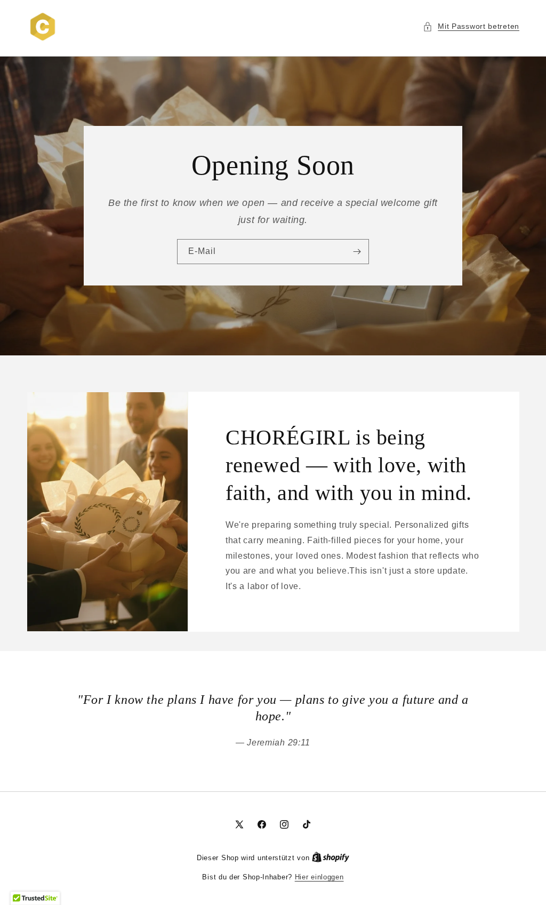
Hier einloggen (319, 877)
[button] (471, 26)
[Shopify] (330, 858)
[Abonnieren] (356, 252)
